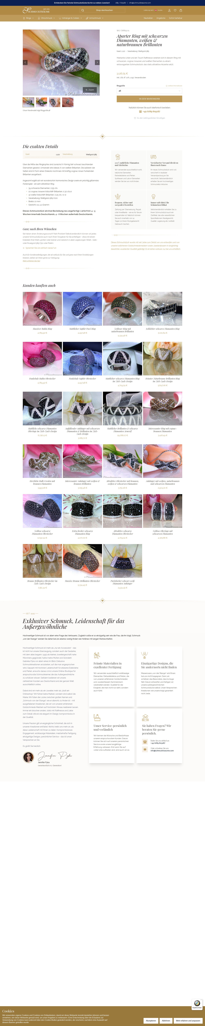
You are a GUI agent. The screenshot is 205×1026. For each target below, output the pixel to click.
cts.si (69, 191)
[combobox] (149, 91)
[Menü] (201, 1000)
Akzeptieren (151, 1021)
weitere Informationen (175, 86)
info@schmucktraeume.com (140, 3)
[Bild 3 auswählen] (54, 102)
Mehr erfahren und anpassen (188, 1021)
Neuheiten (148, 18)
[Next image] (97, 62)
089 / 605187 (120, 3)
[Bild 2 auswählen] (41, 102)
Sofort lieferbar (175, 18)
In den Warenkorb (149, 99)
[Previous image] (25, 62)
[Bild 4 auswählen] (67, 102)
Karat (27, 154)
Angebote (160, 18)
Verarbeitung (67, 154)
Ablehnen (166, 1021)
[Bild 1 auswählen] (28, 102)
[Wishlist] (175, 10)
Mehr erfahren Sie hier (31, 261)
